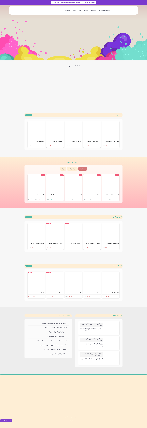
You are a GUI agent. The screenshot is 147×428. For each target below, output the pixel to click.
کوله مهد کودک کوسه (77, 141)
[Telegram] (85, 407)
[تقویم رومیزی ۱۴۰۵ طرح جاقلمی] (110, 175)
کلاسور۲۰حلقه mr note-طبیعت (56, 243)
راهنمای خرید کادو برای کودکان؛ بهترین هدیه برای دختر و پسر (91, 354)
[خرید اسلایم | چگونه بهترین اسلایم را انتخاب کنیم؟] (111, 339)
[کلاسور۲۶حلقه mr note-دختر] (110, 224)
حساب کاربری (30, 8)
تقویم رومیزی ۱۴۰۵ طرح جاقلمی (112, 195)
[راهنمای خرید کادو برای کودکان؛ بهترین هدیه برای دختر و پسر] (111, 354)
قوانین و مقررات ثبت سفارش (50, 401)
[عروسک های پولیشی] (63, 76)
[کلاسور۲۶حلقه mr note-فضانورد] (92, 224)
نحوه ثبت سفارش (52, 394)
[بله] (82, 407)
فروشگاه (72, 394)
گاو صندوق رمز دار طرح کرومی (93, 141)
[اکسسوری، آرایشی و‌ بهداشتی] (43, 92)
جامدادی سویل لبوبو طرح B (57, 195)
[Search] (55, 37)
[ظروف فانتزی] (63, 92)
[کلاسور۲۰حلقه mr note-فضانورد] (36, 224)
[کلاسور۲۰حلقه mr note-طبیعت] (55, 224)
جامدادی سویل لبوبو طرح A (38, 195)
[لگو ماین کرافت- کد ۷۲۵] (55, 273)
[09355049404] (105, 407)
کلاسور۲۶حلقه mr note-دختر (112, 243)
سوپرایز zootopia (78, 292)
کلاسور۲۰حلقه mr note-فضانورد (37, 243)
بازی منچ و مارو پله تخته (113, 292)
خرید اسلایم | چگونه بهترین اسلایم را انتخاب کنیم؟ (91, 339)
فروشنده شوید (53, 398)
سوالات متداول (53, 387)
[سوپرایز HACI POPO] (92, 273)
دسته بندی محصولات (69, 387)
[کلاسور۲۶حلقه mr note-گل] (73, 224)
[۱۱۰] (31, 391)
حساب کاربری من (70, 391)
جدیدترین (117, 115)
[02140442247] (119, 407)
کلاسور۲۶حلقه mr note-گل (76, 243)
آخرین (117, 316)
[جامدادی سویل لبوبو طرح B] (55, 175)
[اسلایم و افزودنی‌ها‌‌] (104, 76)
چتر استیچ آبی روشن (40, 141)
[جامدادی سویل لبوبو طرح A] (36, 175)
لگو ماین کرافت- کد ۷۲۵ (57, 292)
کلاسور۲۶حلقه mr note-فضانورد (93, 243)
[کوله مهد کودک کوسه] (73, 122)
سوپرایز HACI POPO (95, 292)
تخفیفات (73, 163)
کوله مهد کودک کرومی (58, 141)
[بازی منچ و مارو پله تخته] (110, 273)
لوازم (117, 217)
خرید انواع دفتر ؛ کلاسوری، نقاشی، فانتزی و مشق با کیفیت (92, 324)
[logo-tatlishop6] (117, 10)
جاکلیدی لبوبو (97, 195)
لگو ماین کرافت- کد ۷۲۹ (39, 292)
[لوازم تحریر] (104, 92)
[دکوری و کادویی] (83, 92)
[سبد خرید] (41, 10)
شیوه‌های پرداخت (52, 391)
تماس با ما (72, 401)
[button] (44, 10)
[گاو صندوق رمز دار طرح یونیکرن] (110, 122)
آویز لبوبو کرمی (78, 195)
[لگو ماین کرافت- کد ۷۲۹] (36, 273)
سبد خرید (72, 398)
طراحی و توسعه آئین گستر (73, 421)
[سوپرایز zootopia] (73, 273)
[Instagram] (92, 407)
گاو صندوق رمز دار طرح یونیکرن (112, 141)
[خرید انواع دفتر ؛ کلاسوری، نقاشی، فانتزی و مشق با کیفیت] (111, 324)
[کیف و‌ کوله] (43, 76)
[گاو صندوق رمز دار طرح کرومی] (92, 122)
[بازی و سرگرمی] (83, 76)
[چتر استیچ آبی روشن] (36, 122)
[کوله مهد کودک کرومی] (55, 122)
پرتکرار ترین (65, 316)
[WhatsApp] (88, 407)
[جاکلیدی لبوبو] (92, 175)
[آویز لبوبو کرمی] (73, 175)
